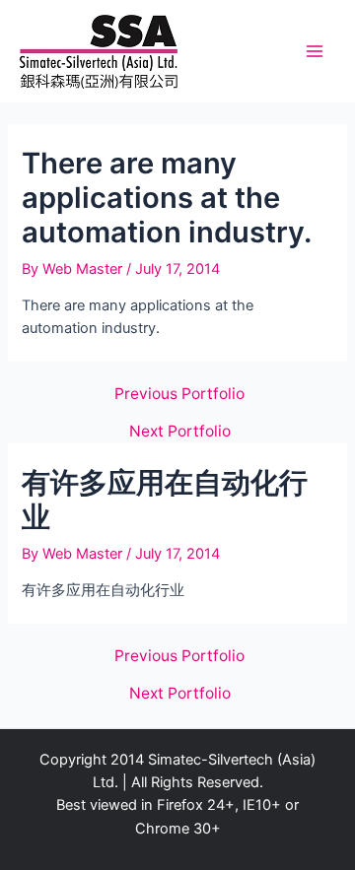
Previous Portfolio (179, 394)
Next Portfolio (180, 431)
